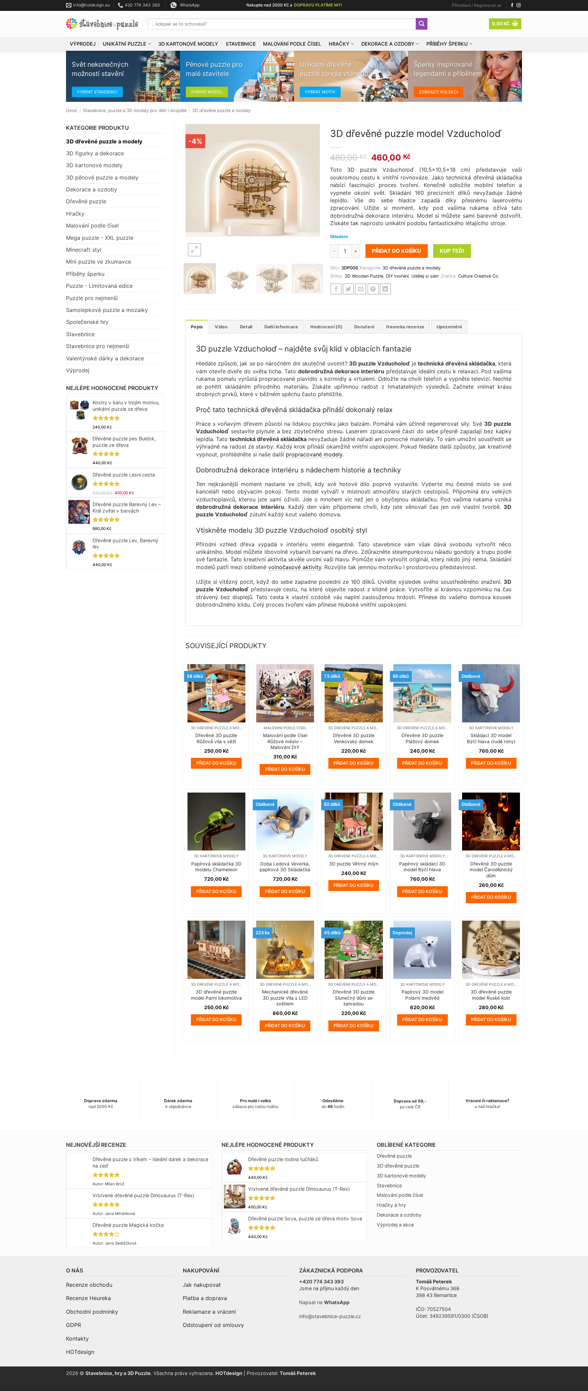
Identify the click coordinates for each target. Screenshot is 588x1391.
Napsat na (324, 1302)
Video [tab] (221, 326)
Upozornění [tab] (449, 326)
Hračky (339, 44)
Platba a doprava (205, 1298)
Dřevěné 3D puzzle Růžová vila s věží (216, 738)
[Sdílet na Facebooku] (336, 289)
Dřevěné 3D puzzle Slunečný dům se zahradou (354, 997)
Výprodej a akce (395, 1225)
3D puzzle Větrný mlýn (353, 863)
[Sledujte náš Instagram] (519, 5)
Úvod (71, 110)
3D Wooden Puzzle (364, 276)
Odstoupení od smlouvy (213, 1325)
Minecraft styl (83, 249)
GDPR (73, 1325)
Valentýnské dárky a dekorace (105, 358)
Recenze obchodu (89, 1284)
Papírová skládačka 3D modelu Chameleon (216, 867)
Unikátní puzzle (124, 44)
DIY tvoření (397, 276)
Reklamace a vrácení (209, 1311)
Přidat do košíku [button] (216, 763)
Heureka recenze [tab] (405, 326)
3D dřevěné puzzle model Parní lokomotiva (216, 995)
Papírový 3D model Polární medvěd (422, 995)
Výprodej (83, 44)
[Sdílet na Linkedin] (385, 289)
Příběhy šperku (447, 44)
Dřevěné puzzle (86, 201)
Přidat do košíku (396, 251)
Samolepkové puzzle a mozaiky (107, 310)
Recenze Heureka (88, 1298)
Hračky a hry (391, 1205)
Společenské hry (87, 321)
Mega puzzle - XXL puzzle (99, 237)
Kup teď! (452, 251)
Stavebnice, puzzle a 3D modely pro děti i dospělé (134, 110)
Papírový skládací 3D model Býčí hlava (422, 867)
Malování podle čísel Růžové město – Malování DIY (285, 741)
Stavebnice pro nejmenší (97, 346)
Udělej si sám (425, 276)
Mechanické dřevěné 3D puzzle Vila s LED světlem (285, 997)
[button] (476, 5)
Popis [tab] (197, 326)
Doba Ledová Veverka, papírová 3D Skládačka (285, 867)
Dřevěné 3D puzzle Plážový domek (422, 738)
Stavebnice (241, 44)
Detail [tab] (246, 326)
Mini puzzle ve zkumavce (98, 261)
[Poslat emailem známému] (360, 289)
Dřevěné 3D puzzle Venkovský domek (354, 738)
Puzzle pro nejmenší (92, 298)
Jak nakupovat (202, 1284)
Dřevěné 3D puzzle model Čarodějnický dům (491, 869)
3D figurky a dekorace (95, 153)
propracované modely (314, 454)
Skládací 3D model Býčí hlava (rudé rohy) (491, 738)
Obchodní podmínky (92, 1311)
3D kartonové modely (188, 44)
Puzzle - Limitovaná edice (99, 285)
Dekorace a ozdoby (387, 44)
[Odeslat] (421, 24)
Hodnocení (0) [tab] (326, 326)
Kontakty (77, 1338)
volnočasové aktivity (294, 567)
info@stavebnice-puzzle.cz (330, 1316)
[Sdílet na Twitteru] (348, 289)
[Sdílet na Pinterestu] (373, 289)
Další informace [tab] (281, 326)
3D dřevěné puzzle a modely (221, 110)
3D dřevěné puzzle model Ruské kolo (491, 995)
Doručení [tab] (364, 326)
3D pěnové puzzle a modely (102, 177)
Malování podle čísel (292, 44)
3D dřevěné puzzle (398, 1166)
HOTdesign (80, 1351)
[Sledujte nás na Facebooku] (512, 5)
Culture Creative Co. (479, 276)
